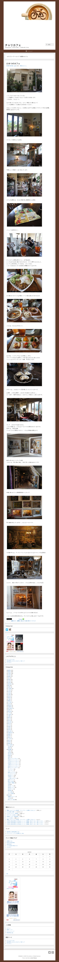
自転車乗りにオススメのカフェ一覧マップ (16, 661)
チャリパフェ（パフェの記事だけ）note (15, 833)
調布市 (9, 717)
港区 (9, 685)
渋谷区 (9, 682)
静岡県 (9, 755)
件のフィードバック (31, 620)
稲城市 (9, 726)
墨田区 (9, 697)
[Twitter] (49, 952)
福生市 (9, 740)
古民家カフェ (10, 776)
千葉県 (9, 751)
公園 (9, 784)
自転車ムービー (11, 787)
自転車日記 (9, 844)
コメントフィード (10, 931)
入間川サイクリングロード (13, 764)
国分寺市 (10, 722)
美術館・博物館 (11, 782)
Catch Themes (34, 958)
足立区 (9, 703)
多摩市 (9, 728)
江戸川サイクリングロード (13, 761)
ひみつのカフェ (13, 63)
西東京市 (10, 705)
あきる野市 (10, 744)
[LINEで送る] (23, 619)
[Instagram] (53, 952)
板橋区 (9, 676)
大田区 (9, 693)
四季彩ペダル (9, 841)
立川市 (9, 725)
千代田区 (10, 688)
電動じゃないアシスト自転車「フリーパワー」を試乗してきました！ (21, 810)
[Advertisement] (29, 31)
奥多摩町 (10, 749)
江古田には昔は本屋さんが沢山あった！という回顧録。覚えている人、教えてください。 (25, 821)
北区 (9, 678)
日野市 (9, 735)
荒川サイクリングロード (13, 758)
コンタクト (9, 662)
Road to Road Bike (11, 842)
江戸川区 (10, 702)
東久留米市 (10, 708)
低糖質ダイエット (11, 796)
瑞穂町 (9, 734)
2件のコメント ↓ (23, 65)
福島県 (9, 757)
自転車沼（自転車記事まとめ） (13, 831)
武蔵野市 (10, 706)
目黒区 (9, 687)
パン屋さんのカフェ (12, 778)
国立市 (9, 723)
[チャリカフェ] (29, 20)
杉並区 (9, 674)
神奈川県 (10, 754)
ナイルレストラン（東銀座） (13, 813)
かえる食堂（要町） (11, 811)
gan (15, 65)
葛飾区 (9, 700)
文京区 (9, 681)
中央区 (9, 690)
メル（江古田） (10, 818)
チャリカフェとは (10, 659)
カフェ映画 (10, 792)
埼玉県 (9, 752)
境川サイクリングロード (13, 767)
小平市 (9, 712)
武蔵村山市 (10, 732)
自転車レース (10, 785)
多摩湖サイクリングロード (13, 763)
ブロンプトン (10, 770)
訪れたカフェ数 (24, 620)
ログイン (9, 928)
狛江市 (9, 719)
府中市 (9, 720)
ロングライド (10, 769)
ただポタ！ (9, 847)
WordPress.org (10, 932)
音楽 (9, 795)
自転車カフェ (10, 775)
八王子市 (10, 738)
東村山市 (10, 711)
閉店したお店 (10, 781)
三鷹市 (9, 716)
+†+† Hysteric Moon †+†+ (12, 845)
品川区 (9, 691)
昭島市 (9, 737)
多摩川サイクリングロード (13, 760)
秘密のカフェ (13, 620)
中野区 (9, 673)
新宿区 (9, 679)
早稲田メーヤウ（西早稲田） (13, 816)
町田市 (9, 729)
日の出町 (10, 746)
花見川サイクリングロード (13, 766)
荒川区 (9, 696)
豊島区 (9, 671)
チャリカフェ (13, 45)
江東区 (9, 699)
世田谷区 (10, 684)
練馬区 (18, 620)
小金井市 (10, 714)
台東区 (9, 694)
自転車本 (10, 790)
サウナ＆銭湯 (10, 793)
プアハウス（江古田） (11, 815)
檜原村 (9, 748)
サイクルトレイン (11, 773)
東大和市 (10, 731)
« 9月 (7, 873)
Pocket (20, 619)
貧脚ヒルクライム (11, 772)
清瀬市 (9, 709)
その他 (9, 798)
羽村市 (9, 741)
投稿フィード (9, 929)
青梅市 (9, 743)
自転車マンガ (10, 789)
